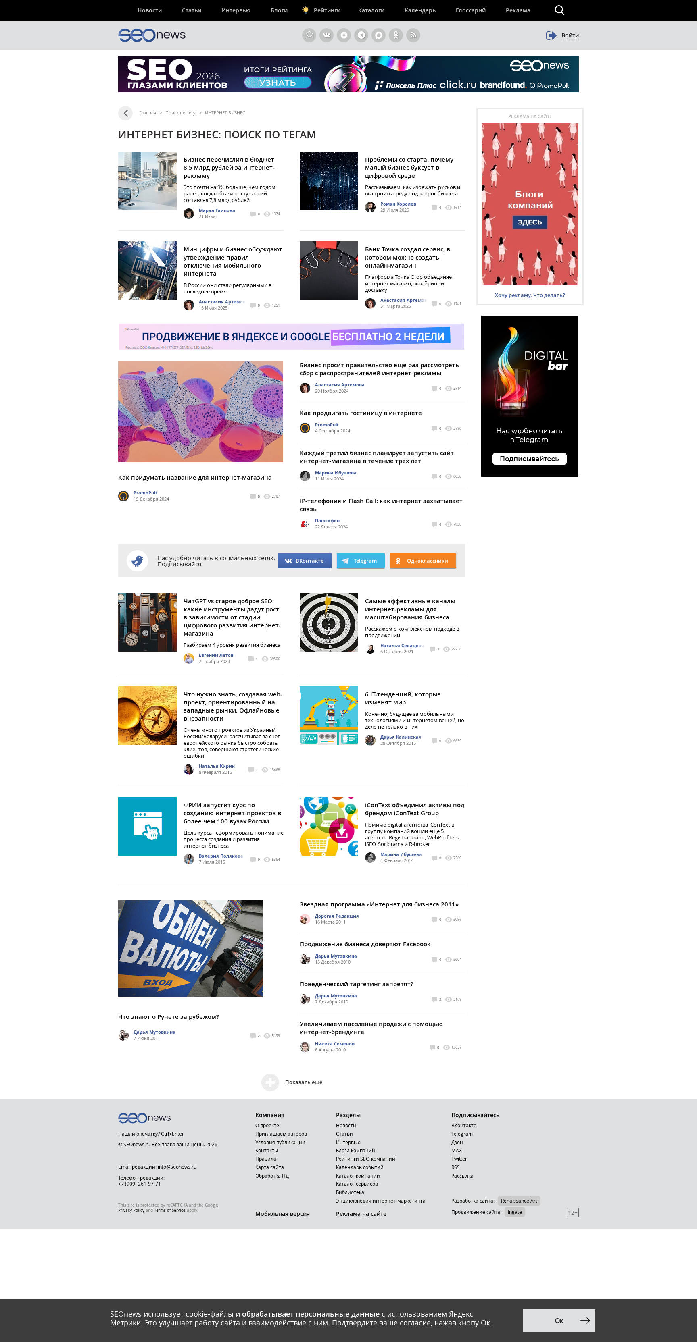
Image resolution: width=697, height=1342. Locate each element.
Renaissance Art (519, 1200)
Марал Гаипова (217, 210)
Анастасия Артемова (223, 302)
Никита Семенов (335, 1044)
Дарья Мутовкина (154, 1032)
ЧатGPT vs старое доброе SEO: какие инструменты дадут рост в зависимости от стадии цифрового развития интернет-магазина (232, 617)
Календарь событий (360, 1167)
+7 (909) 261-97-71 (139, 1183)
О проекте (267, 1125)
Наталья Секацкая (402, 645)
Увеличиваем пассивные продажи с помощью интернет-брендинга (371, 1028)
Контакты (266, 1150)
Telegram (462, 1133)
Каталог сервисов (357, 1183)
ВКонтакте (309, 560)
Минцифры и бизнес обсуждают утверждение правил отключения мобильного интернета (233, 261)
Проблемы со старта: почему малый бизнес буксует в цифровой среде (409, 167)
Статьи (191, 10)
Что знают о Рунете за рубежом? (168, 1016)
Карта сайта (269, 1167)
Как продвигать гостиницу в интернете (361, 413)
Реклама (518, 10)
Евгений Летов (216, 655)
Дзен (457, 1142)
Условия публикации (280, 1142)
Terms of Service (170, 1210)
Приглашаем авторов (281, 1133)
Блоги (279, 10)
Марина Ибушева (336, 472)
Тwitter (459, 1158)
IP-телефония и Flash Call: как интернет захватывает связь (381, 504)
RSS (455, 1167)
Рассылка (462, 1175)
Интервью (235, 10)
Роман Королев (398, 204)
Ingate (515, 1212)
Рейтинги (327, 10)
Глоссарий (471, 10)
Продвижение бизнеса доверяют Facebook (365, 944)
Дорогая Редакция (337, 916)
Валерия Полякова (221, 856)
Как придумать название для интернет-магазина (195, 477)
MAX (456, 1150)
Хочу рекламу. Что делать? (530, 295)
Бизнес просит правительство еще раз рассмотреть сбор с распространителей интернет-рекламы (379, 369)
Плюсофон (327, 520)
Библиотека (350, 1192)
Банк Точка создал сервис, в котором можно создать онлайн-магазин (407, 257)
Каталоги (371, 10)
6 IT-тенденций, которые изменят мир (403, 698)
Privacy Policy (131, 1210)
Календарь (420, 10)
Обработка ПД (272, 1175)
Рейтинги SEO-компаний (365, 1158)
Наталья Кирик (217, 766)
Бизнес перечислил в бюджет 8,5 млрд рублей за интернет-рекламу (229, 167)
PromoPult (145, 493)
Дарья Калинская (401, 737)
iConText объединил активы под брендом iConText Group (414, 809)
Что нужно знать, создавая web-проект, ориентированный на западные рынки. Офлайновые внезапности (233, 706)
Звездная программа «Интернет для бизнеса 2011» (379, 904)
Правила (265, 1158)
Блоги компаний (355, 1150)
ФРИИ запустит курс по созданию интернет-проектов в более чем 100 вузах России (232, 813)
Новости (150, 10)
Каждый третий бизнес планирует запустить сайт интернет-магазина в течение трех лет (377, 457)
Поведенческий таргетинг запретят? (356, 984)
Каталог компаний (358, 1175)
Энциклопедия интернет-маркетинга (381, 1200)
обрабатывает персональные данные (311, 1314)
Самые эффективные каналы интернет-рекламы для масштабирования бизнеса (410, 609)
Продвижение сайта (475, 1212)
